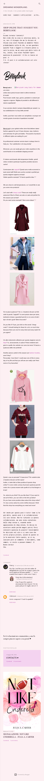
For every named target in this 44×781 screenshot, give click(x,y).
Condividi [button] (6, 555)
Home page (7, 15)
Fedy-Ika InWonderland (24, 577)
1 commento (14, 740)
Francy (11, 565)
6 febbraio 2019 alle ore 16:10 (25, 596)
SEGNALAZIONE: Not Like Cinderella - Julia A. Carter (18, 735)
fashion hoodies (35, 353)
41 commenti (17, 661)
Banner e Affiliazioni (22, 15)
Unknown (12, 596)
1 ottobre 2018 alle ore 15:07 (24, 579)
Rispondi (12, 592)
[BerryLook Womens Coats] (28, 87)
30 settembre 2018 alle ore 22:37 (24, 565)
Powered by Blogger (24, 774)
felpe (4, 342)
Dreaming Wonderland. (15, 7)
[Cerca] (39, 3)
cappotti (16, 169)
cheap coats (17, 192)
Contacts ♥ (12, 657)
